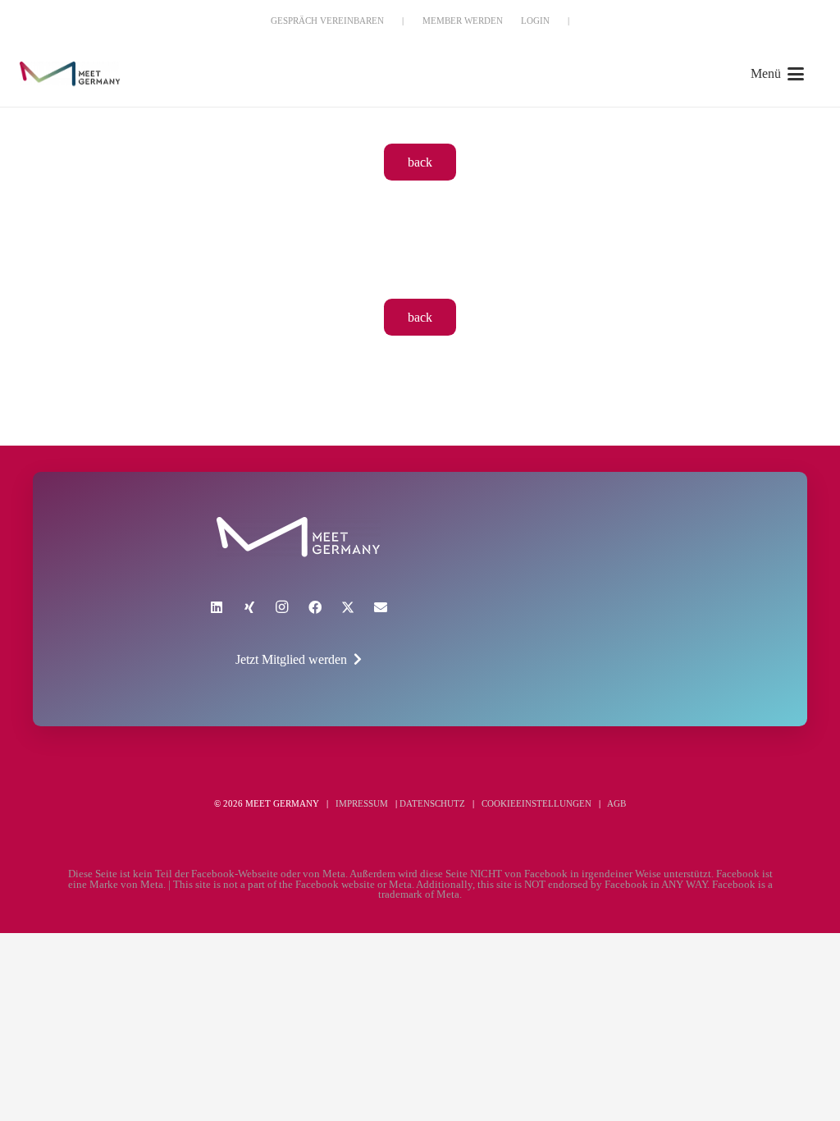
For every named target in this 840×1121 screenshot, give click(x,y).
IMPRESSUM (362, 803)
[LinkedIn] (216, 607)
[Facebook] (315, 607)
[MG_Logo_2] (298, 537)
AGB (616, 803)
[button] (777, 73)
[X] (347, 607)
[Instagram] (282, 607)
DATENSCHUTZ (432, 803)
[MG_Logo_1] (70, 74)
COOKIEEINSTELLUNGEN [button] (536, 803)
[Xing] (249, 607)
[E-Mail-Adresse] (380, 607)
